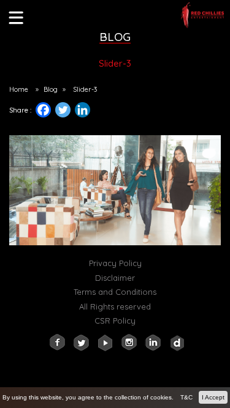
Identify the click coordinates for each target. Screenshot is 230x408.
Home (18, 89)
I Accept (213, 397)
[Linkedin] (87, 113)
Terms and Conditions (115, 292)
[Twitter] (63, 109)
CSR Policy (115, 320)
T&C (186, 397)
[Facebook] (43, 109)
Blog (51, 89)
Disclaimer (115, 278)
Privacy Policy (115, 263)
